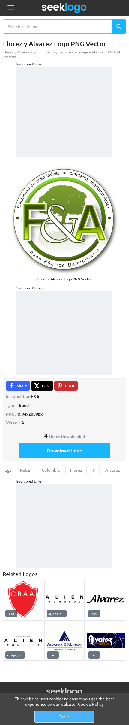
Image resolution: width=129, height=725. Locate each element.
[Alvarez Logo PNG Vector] (106, 599)
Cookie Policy (91, 704)
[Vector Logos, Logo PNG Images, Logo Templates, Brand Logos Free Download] (64, 8)
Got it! (64, 716)
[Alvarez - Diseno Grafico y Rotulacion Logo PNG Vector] (106, 640)
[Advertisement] (64, 104)
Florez (76, 470)
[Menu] (10, 8)
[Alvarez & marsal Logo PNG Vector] (64, 640)
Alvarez (112, 470)
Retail (26, 470)
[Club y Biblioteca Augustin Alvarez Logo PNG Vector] (23, 599)
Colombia (51, 470)
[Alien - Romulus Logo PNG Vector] (64, 599)
